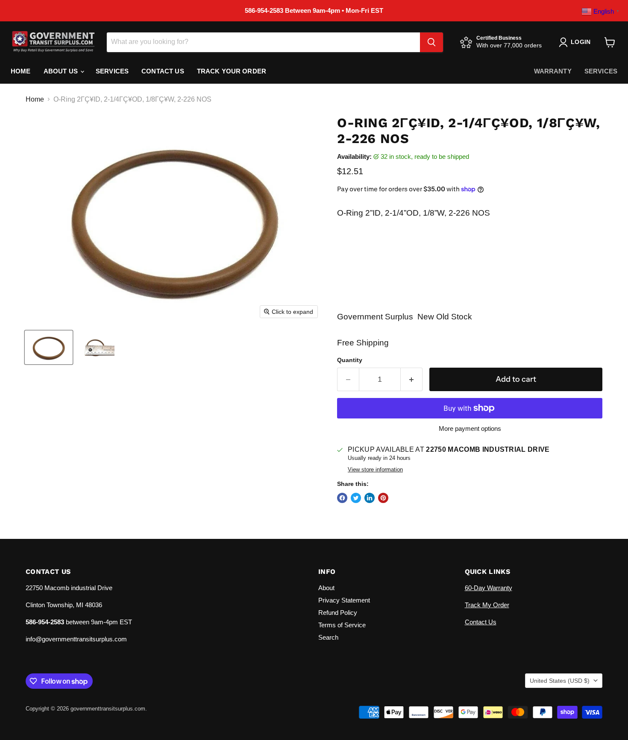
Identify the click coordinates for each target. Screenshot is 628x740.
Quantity (349, 360)
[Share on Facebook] (342, 498)
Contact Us (162, 71)
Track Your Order (231, 71)
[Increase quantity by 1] (412, 379)
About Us (61, 71)
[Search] (431, 42)
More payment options (470, 428)
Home (21, 71)
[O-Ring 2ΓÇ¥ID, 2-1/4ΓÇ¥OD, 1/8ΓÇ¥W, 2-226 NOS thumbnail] (49, 347)
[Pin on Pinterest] (383, 498)
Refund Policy (337, 612)
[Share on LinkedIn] (369, 498)
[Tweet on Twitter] (356, 498)
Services (112, 71)
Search (328, 637)
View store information (375, 470)
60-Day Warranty (488, 587)
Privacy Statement (344, 600)
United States (560, 680)
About (326, 587)
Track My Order (487, 604)
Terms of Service (342, 625)
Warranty (553, 71)
